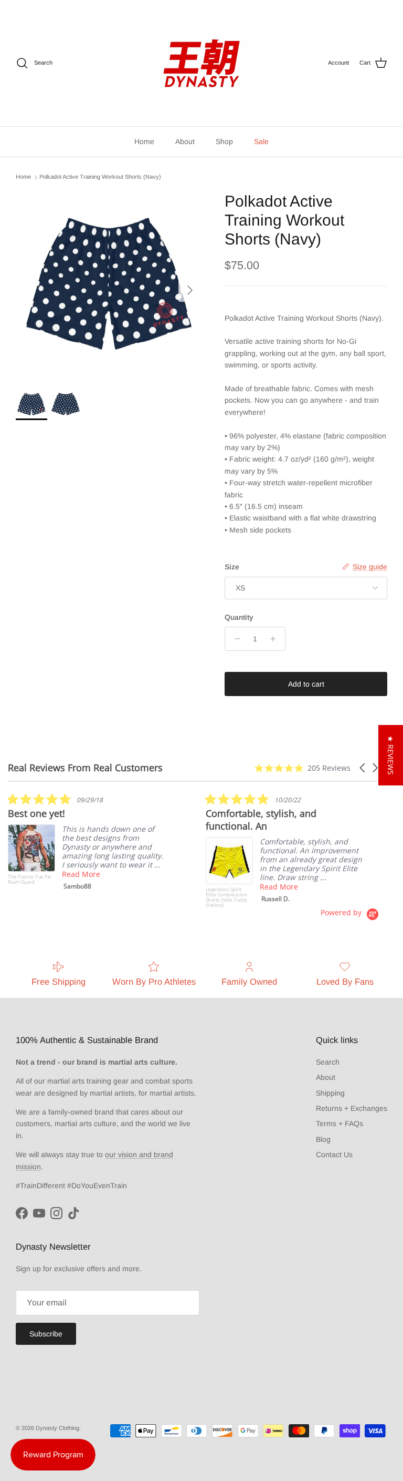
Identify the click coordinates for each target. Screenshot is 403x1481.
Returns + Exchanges (351, 1108)
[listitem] (86, 843)
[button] (363, 767)
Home (144, 141)
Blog (323, 1139)
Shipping (330, 1093)
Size (232, 567)
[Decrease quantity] (234, 638)
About (185, 141)
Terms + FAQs (339, 1123)
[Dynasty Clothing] (201, 63)
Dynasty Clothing (57, 1428)
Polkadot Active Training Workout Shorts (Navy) (100, 177)
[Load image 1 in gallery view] (109, 285)
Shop (224, 141)
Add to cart (306, 684)
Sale (261, 141)
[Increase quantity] (276, 638)
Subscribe (45, 1334)
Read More (81, 874)
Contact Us (334, 1154)
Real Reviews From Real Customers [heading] (85, 767)
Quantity (239, 617)
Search (328, 1062)
